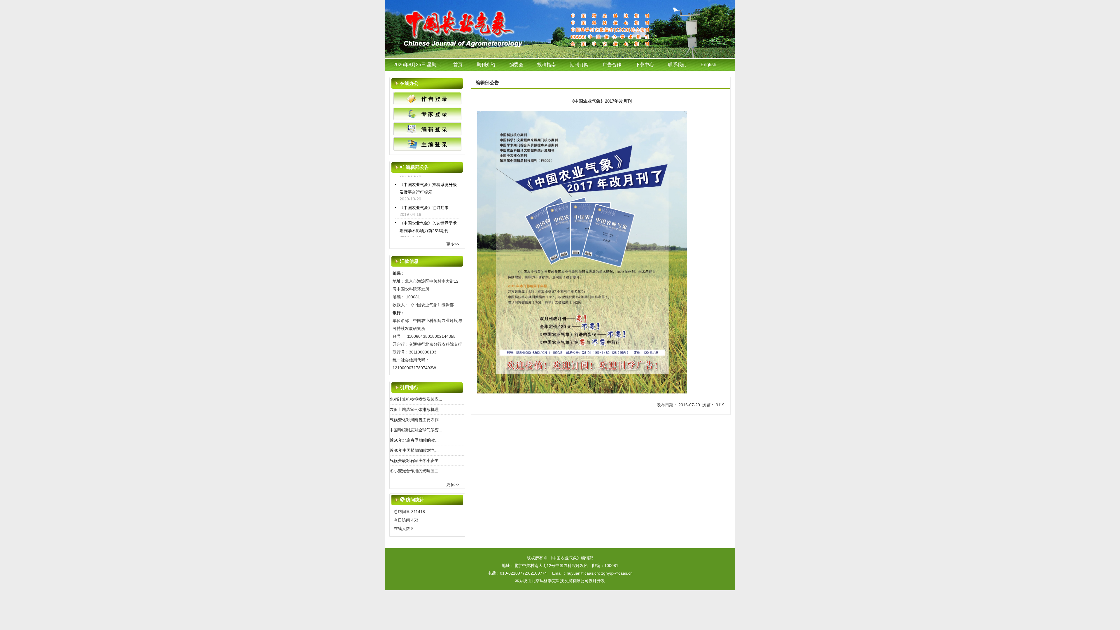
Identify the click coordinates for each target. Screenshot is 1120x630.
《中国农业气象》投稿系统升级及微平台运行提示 (428, 179)
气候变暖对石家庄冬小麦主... (416, 460)
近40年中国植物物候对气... (414, 450)
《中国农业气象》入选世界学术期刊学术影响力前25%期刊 (428, 217)
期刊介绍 (486, 64)
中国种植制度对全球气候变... (416, 430)
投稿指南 (546, 64)
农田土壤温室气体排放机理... (416, 409)
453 (414, 520)
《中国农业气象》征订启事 (424, 198)
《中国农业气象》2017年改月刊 (429, 236)
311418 (418, 511)
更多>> (452, 244)
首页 (458, 64)
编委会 (516, 64)
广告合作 (612, 64)
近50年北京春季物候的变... (414, 440)
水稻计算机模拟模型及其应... (416, 399)
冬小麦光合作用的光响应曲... (416, 470)
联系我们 (677, 64)
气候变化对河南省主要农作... (416, 419)
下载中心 (644, 64)
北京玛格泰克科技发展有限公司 (560, 580)
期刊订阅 (579, 64)
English (708, 64)
